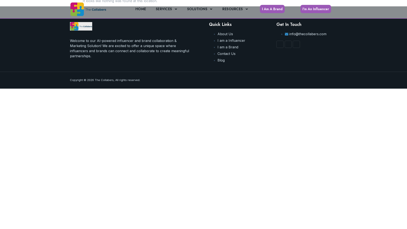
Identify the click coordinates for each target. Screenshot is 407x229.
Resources (232, 9)
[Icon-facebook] (280, 44)
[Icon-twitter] (296, 44)
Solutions (197, 9)
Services (164, 9)
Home (140, 9)
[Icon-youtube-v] (288, 44)
